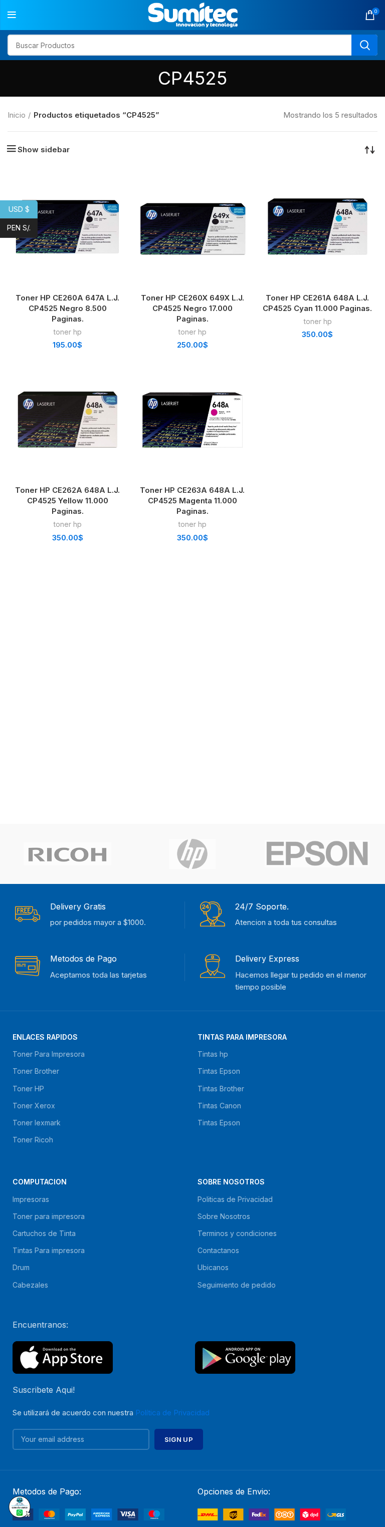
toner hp (67, 332)
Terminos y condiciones (237, 1233)
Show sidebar (44, 149)
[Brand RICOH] (67, 853)
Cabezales (30, 1285)
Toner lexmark (37, 1122)
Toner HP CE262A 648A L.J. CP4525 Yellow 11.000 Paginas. (67, 500)
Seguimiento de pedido (237, 1285)
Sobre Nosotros (231, 1181)
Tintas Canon (219, 1105)
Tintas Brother (221, 1088)
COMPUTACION (40, 1181)
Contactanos (218, 1250)
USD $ (23, 208)
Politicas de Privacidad (235, 1199)
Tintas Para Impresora (242, 1037)
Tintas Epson (219, 1071)
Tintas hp (213, 1054)
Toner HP (28, 1088)
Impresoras (31, 1199)
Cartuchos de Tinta (44, 1233)
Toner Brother (36, 1071)
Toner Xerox (34, 1105)
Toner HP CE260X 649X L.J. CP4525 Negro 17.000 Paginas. (192, 308)
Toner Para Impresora (49, 1054)
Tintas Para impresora (49, 1250)
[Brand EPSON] (317, 853)
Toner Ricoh (33, 1139)
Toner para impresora (49, 1216)
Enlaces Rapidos (45, 1037)
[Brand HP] (192, 854)
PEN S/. (22, 227)
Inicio (17, 115)
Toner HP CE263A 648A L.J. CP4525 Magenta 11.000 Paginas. (192, 500)
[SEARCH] (364, 45)
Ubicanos (213, 1267)
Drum (21, 1267)
